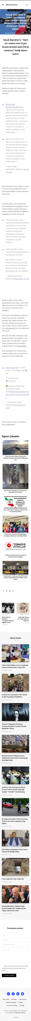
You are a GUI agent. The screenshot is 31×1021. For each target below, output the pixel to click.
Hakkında (14, 999)
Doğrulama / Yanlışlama (15, 10)
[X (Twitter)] (13, 993)
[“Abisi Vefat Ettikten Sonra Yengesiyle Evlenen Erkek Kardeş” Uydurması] (15, 653)
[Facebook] (3, 590)
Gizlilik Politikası (12, 1005)
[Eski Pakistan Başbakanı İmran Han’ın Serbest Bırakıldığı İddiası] (15, 838)
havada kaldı (21, 346)
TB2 (17, 303)
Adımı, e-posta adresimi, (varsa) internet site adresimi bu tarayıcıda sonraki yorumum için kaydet (15, 968)
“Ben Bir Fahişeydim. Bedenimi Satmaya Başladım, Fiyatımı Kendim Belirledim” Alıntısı (14, 726)
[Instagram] (17, 993)
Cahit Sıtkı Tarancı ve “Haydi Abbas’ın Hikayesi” (23, 619)
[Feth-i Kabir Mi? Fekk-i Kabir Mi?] (15, 867)
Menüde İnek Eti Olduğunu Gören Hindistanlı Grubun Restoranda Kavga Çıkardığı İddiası (15, 758)
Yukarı (16, 1017)
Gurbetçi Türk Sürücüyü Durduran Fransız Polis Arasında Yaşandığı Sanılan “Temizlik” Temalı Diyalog (13, 789)
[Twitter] (6, 590)
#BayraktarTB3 (12, 368)
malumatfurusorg (10, 33)
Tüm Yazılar (22, 999)
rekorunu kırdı (10, 328)
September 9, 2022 (21, 279)
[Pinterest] (13, 590)
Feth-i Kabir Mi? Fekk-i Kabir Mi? (13, 879)
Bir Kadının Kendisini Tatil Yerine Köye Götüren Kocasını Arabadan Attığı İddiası (15, 821)
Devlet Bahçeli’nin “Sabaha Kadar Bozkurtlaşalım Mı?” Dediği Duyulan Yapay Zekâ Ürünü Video (14, 908)
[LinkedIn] (9, 590)
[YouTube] (22, 993)
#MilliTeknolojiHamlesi (19, 392)
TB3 (22, 303)
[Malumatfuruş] (11, 4)
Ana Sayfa (6, 999)
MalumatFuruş (20, 1012)
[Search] (26, 4)
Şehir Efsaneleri (11, 1002)
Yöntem (20, 1002)
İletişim (22, 1005)
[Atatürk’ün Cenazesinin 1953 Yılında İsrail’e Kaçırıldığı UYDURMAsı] (15, 683)
